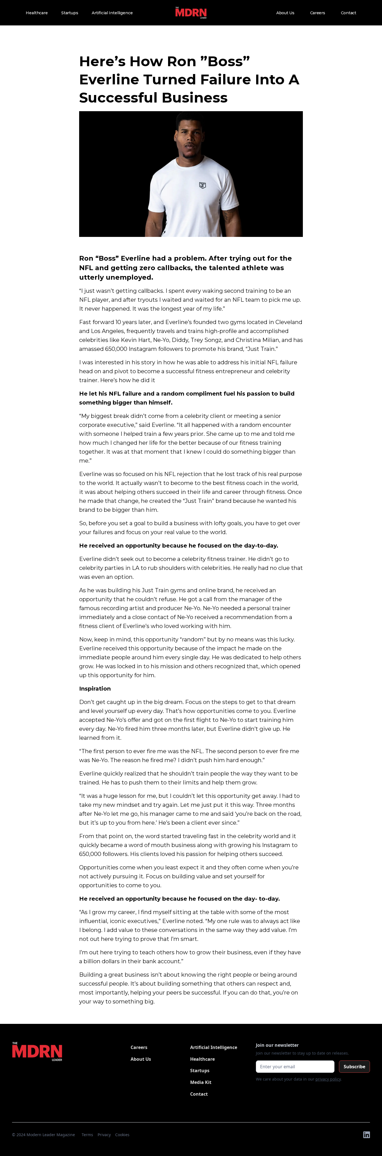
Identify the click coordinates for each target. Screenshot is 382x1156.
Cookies (122, 1134)
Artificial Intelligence (112, 12)
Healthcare (37, 12)
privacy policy (328, 1079)
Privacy (104, 1134)
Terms (87, 1134)
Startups (69, 12)
